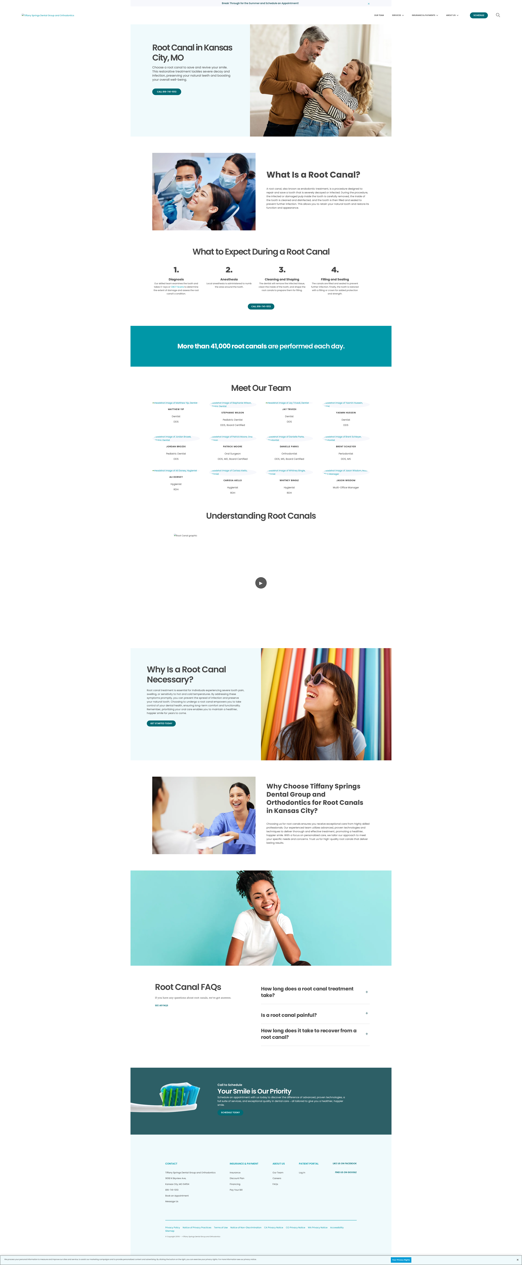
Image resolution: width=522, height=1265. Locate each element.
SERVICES (396, 15)
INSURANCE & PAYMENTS (423, 15)
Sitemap (169, 1231)
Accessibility (337, 1227)
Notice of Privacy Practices (197, 1227)
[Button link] (498, 15)
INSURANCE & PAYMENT (244, 1163)
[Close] (518, 1260)
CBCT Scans (177, 286)
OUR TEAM (379, 15)
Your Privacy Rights (401, 1260)
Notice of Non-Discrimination (245, 1227)
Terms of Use (221, 1227)
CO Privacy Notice (295, 1227)
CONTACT (171, 1163)
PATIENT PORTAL (309, 1163)
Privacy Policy (172, 1227)
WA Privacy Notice (317, 1227)
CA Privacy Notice (273, 1227)
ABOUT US (451, 15)
